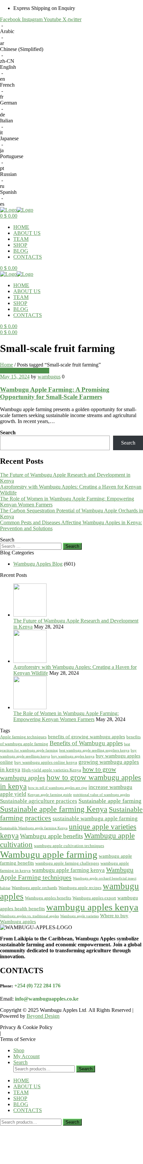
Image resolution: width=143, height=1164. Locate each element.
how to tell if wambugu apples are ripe (57, 788)
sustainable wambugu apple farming (95, 818)
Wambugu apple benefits (51, 836)
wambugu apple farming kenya (68, 870)
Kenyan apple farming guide (50, 795)
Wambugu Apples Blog (24, 370)
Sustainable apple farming (109, 801)
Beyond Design (43, 1016)
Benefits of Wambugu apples (86, 743)
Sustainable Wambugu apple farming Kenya (34, 828)
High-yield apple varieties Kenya (51, 769)
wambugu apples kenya (92, 907)
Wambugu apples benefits (48, 897)
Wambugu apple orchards (34, 887)
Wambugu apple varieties (79, 916)
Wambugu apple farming (48, 854)
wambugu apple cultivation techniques (69, 845)
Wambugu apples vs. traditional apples (29, 916)
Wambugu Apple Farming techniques (66, 873)
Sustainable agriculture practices (38, 801)
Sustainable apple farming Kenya (53, 808)
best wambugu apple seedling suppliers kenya (94, 750)
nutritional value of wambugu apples (101, 795)
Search (8, 432)
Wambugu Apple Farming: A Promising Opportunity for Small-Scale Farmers (54, 393)
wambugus (49, 376)
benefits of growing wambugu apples (86, 736)
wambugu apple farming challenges (67, 863)
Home (6, 364)
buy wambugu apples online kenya (45, 762)
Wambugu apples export (94, 897)
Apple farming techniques (23, 736)
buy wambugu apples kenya (72, 756)
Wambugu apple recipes (80, 887)
